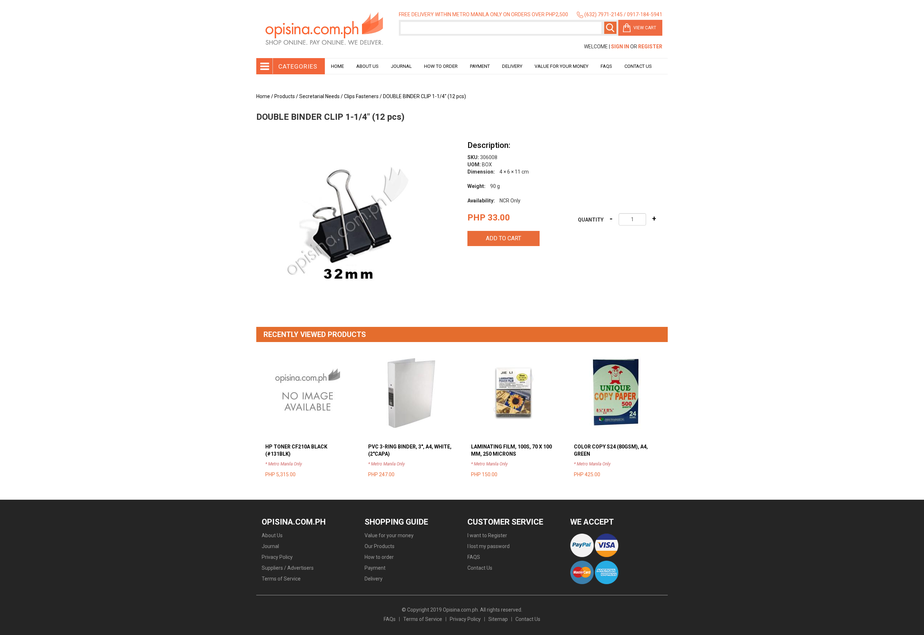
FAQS (473, 557)
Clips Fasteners (361, 96)
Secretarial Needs (319, 96)
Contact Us (638, 66)
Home (337, 66)
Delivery (512, 66)
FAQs (390, 619)
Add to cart (503, 238)
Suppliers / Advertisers (288, 568)
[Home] (325, 29)
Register (650, 46)
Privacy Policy (277, 557)
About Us (367, 66)
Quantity (590, 220)
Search (610, 28)
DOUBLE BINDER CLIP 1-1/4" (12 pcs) (424, 96)
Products (284, 96)
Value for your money (561, 66)
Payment (480, 66)
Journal (401, 66)
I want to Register (487, 535)
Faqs (606, 66)
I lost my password (488, 546)
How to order (441, 66)
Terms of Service (281, 579)
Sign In (620, 46)
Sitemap (498, 619)
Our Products (380, 546)
